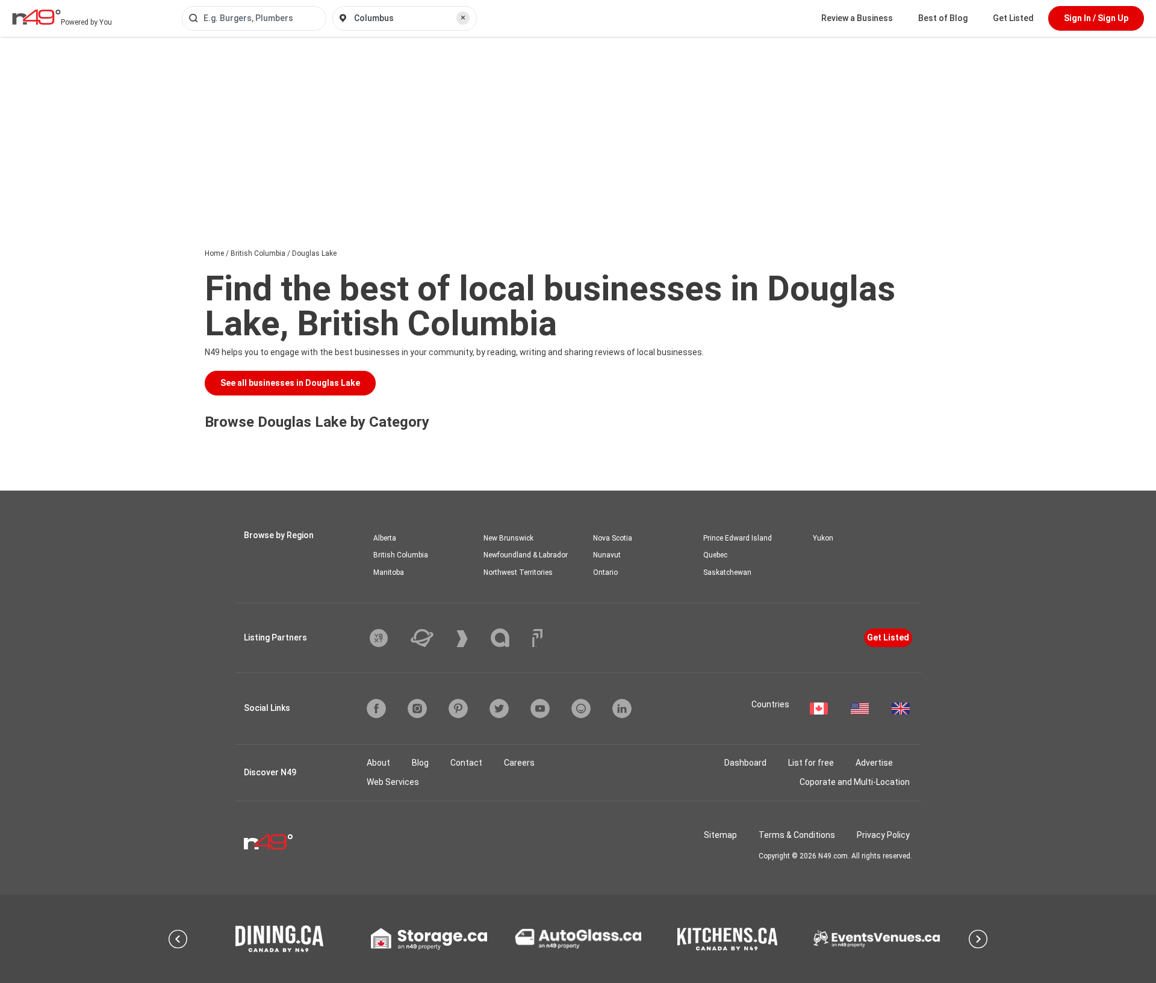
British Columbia (258, 253)
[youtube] (540, 708)
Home (214, 253)
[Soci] (537, 638)
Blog (420, 762)
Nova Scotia (612, 538)
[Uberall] (431, 638)
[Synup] (471, 639)
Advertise (874, 762)
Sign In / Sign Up (1096, 18)
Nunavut (607, 555)
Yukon (823, 538)
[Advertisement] (578, 127)
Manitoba (388, 572)
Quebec (715, 555)
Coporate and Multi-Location (855, 782)
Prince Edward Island (737, 538)
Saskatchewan (727, 572)
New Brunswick (508, 538)
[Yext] (387, 638)
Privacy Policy (883, 835)
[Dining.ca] (279, 939)
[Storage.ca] (428, 939)
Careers (519, 762)
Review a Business (857, 18)
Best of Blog (943, 18)
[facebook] (376, 708)
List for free (811, 762)
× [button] (463, 17)
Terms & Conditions (797, 835)
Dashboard (745, 762)
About (378, 762)
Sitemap (720, 835)
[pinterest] (458, 708)
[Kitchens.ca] (727, 939)
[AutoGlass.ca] (578, 938)
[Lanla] (509, 638)
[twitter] (499, 708)
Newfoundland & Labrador (525, 555)
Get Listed (1013, 18)
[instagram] (417, 708)
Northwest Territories (518, 572)
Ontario (605, 572)
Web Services (393, 782)
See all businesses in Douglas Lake (290, 383)
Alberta (384, 538)
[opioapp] (581, 708)
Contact (466, 762)
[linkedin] (622, 708)
